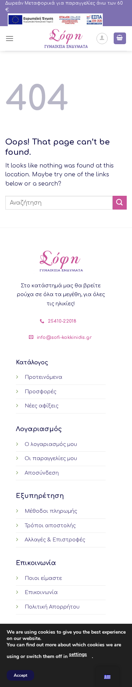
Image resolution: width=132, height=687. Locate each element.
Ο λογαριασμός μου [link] (51, 444)
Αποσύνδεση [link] (42, 473)
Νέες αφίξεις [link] (41, 406)
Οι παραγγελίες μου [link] (51, 458)
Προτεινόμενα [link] (43, 377)
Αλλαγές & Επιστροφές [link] (55, 539)
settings (78, 654)
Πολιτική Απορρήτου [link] (52, 607)
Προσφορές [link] (40, 391)
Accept (20, 675)
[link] (55, 19)
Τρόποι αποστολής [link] (50, 525)
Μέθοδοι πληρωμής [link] (51, 511)
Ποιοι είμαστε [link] (43, 578)
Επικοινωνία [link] (41, 592)
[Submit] (120, 203)
